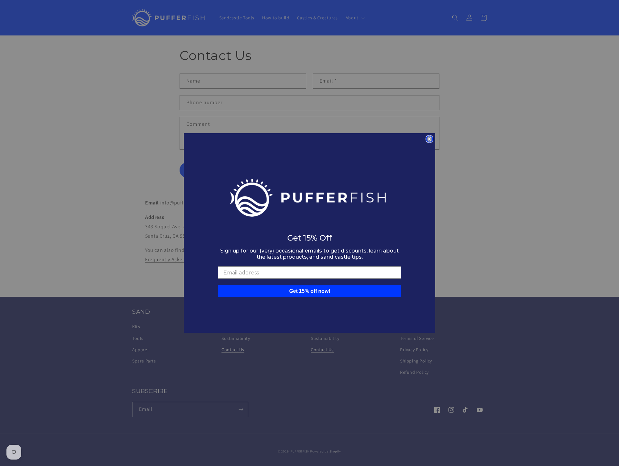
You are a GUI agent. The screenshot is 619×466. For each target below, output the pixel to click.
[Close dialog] (429, 139)
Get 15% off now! (309, 291)
